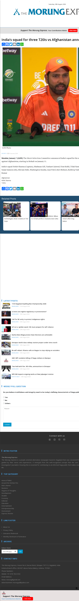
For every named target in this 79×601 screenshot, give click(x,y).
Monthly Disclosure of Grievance (14, 537)
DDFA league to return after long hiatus (68, 218)
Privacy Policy (8, 530)
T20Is (4, 183)
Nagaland (15, 306)
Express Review (7, 513)
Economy (5, 498)
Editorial (4, 501)
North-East (16, 376)
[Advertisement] (14, 248)
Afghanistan (6, 178)
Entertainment (7, 506)
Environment (6, 511)
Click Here (72, 30)
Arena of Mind (6, 480)
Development (6, 493)
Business (5, 488)
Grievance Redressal (10, 533)
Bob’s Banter (6, 485)
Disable (4, 496)
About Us (6, 527)
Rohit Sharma (6, 180)
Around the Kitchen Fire (10, 483)
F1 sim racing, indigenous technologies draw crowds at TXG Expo (16, 218)
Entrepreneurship (8, 508)
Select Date (6, 548)
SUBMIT (7, 425)
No (6, 400)
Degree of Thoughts (9, 491)
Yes (6, 397)
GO (20, 551)
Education (5, 503)
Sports (4, 153)
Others (7, 403)
